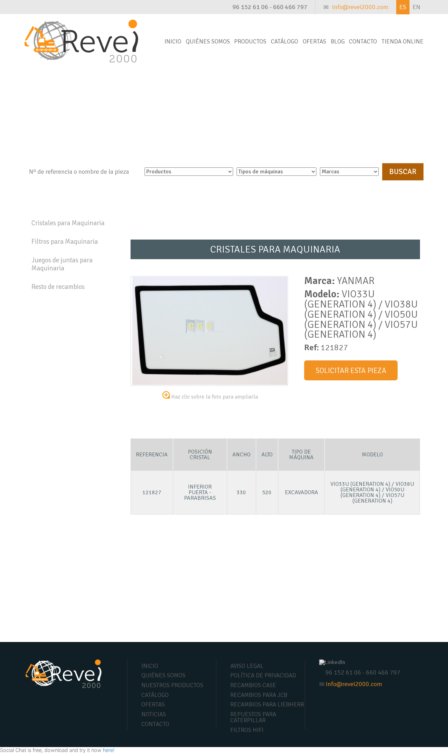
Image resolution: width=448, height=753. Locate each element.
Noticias (153, 714)
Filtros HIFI (247, 730)
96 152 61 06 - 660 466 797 (269, 7)
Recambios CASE (253, 685)
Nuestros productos (172, 685)
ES (402, 7)
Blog (338, 41)
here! (108, 750)
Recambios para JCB (258, 695)
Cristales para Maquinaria (68, 223)
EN (416, 7)
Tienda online (403, 41)
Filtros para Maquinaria (64, 241)
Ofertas (314, 41)
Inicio (172, 41)
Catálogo (284, 41)
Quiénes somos (208, 41)
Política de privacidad (263, 675)
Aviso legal (247, 666)
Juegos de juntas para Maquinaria (62, 264)
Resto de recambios (58, 287)
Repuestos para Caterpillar (253, 717)
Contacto (363, 41)
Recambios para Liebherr (267, 704)
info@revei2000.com (360, 7)
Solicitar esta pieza (351, 370)
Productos (250, 41)
